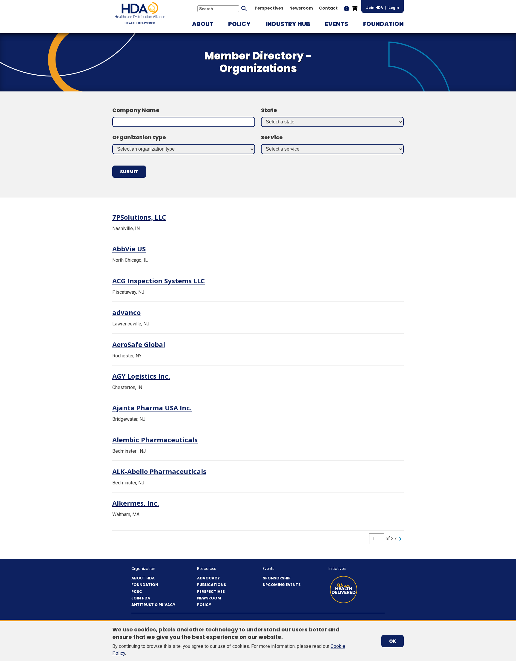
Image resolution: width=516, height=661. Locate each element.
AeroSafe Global (138, 344)
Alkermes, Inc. (135, 502)
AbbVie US (129, 248)
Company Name (135, 110)
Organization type (139, 137)
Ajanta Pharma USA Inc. (152, 407)
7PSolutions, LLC (139, 216)
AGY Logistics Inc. (141, 375)
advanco (126, 312)
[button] (203, 23)
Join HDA (374, 8)
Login (393, 8)
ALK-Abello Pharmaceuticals (159, 471)
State (269, 110)
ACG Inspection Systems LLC (158, 280)
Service (272, 137)
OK (392, 641)
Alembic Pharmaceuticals (155, 439)
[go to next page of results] (400, 539)
